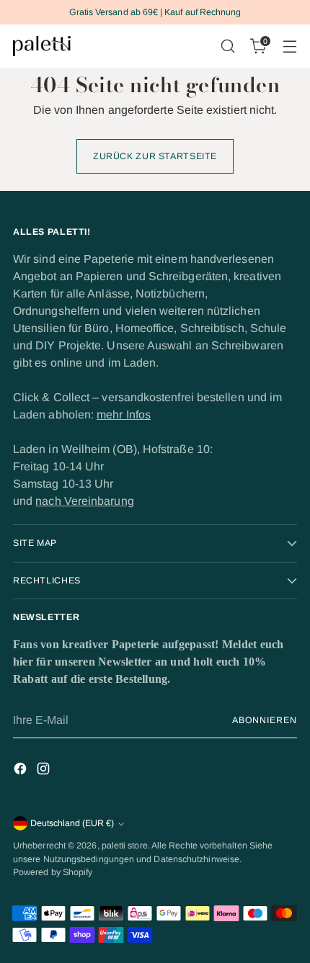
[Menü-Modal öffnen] (289, 46)
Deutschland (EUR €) (72, 823)
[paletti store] (42, 46)
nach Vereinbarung (84, 501)
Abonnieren (264, 720)
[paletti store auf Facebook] (21, 771)
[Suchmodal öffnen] (227, 46)
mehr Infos (124, 414)
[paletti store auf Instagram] (44, 771)
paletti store (125, 846)
